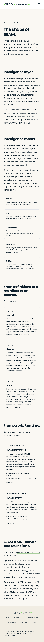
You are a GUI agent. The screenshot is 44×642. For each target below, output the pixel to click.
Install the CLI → (12, 483)
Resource (10, 244)
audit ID (9, 391)
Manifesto (19, 617)
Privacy (23, 623)
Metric (9, 198)
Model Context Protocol (28, 552)
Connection (11, 227)
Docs (6, 22)
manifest (25, 321)
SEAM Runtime (14, 497)
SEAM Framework (16, 449)
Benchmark (33, 617)
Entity (9, 213)
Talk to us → (11, 523)
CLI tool (9, 261)
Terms (33, 623)
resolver (9, 355)
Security (12, 623)
